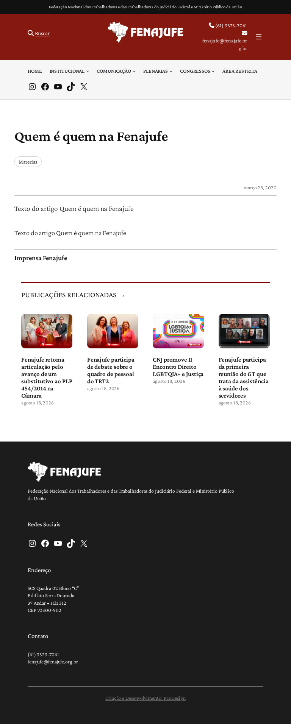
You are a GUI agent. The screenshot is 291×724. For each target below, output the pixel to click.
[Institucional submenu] (87, 70)
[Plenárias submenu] (170, 70)
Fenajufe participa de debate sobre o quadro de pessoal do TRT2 (111, 370)
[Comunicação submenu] (134, 70)
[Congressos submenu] (212, 70)
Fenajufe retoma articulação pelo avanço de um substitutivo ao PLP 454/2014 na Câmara (46, 377)
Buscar (42, 33)
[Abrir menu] (258, 36)
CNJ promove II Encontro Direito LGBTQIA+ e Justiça (178, 367)
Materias (28, 162)
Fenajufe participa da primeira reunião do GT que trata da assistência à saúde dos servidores (244, 377)
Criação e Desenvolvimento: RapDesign (145, 698)
